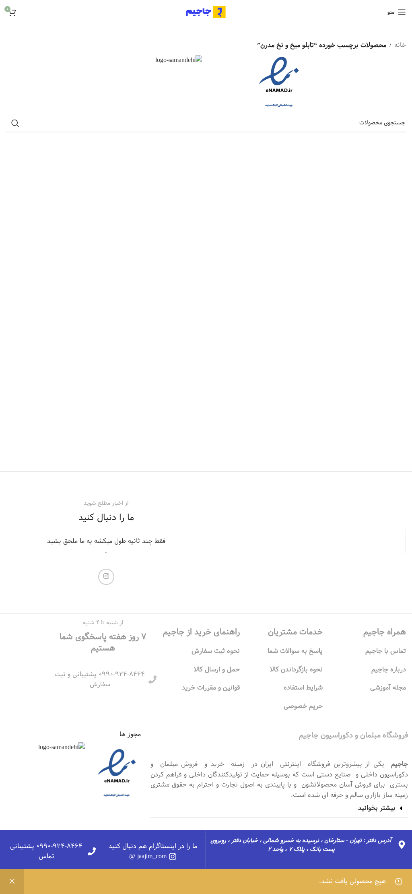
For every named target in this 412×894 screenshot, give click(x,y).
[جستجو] (15, 123)
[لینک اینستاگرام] (106, 577)
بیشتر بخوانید (377, 808)
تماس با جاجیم (385, 651)
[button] (279, 808)
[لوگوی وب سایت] (206, 11)
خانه (400, 45)
